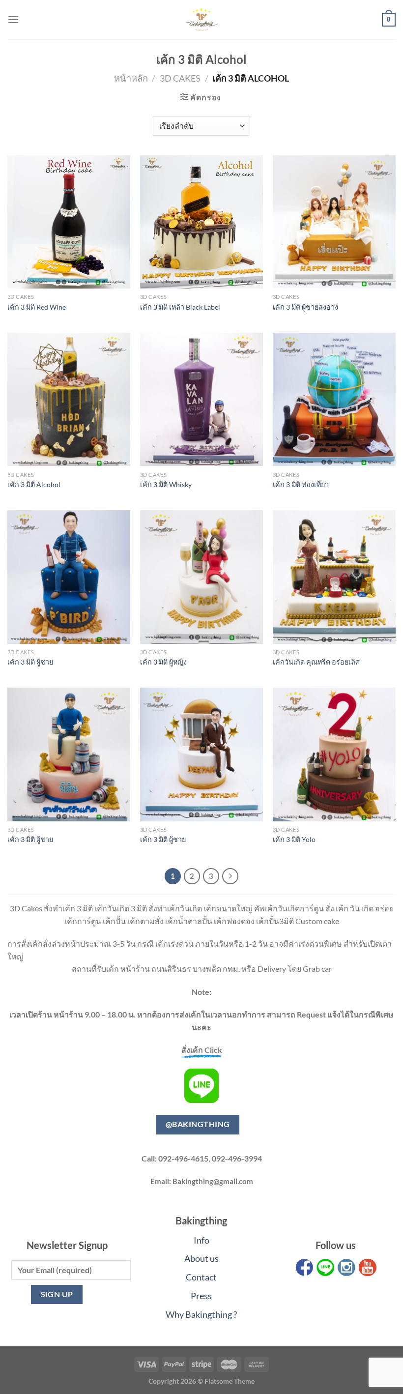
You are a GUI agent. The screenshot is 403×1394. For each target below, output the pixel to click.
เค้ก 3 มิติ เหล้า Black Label (180, 307)
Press (201, 1295)
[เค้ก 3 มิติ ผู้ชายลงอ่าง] (334, 222)
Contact (201, 1277)
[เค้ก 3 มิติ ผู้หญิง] (201, 576)
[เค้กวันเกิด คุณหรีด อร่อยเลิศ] (334, 576)
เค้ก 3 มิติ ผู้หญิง (163, 662)
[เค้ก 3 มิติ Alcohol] (68, 399)
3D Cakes (180, 78)
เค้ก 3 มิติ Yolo (294, 839)
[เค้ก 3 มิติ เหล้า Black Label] (201, 222)
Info (201, 1240)
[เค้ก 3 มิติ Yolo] (334, 754)
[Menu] (13, 19)
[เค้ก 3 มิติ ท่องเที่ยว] (334, 399)
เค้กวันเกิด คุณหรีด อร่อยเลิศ (316, 662)
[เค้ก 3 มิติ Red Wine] (68, 222)
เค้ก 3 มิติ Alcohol (33, 484)
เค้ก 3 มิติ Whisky (166, 484)
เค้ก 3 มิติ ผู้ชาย (30, 662)
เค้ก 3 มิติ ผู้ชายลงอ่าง (305, 307)
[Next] (230, 876)
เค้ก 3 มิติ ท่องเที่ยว (301, 484)
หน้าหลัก (131, 78)
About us (201, 1258)
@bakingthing (198, 1124)
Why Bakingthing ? (201, 1314)
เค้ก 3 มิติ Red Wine (36, 307)
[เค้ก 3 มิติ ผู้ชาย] (68, 576)
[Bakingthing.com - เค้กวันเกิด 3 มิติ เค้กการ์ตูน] (201, 19)
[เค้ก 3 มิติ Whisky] (201, 399)
